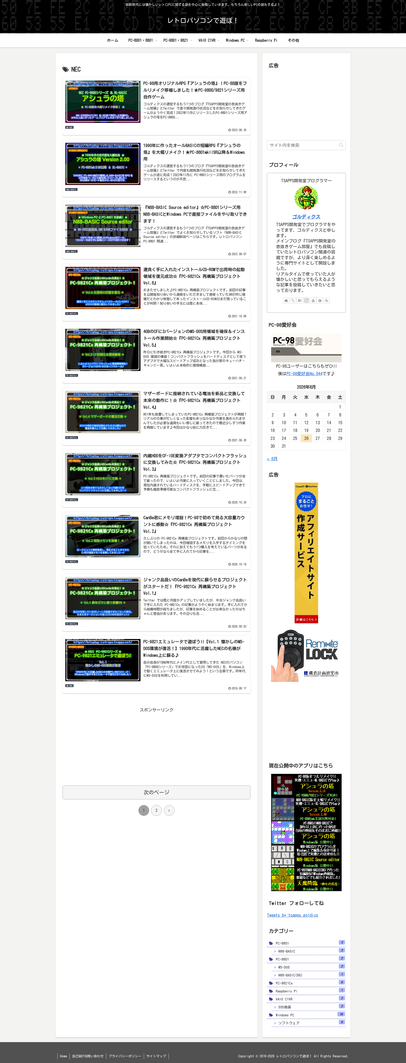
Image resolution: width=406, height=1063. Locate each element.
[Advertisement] (156, 746)
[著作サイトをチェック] (286, 300)
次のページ (156, 792)
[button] (341, 145)
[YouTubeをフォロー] (313, 300)
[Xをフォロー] (293, 300)
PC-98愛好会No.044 (304, 373)
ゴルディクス (306, 217)
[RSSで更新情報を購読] (327, 300)
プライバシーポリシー (125, 1056)
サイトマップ (156, 1056)
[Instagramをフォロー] (306, 300)
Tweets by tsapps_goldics (292, 915)
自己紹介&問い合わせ (88, 1056)
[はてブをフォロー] (300, 300)
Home (63, 1056)
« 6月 (272, 459)
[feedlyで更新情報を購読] (320, 300)
